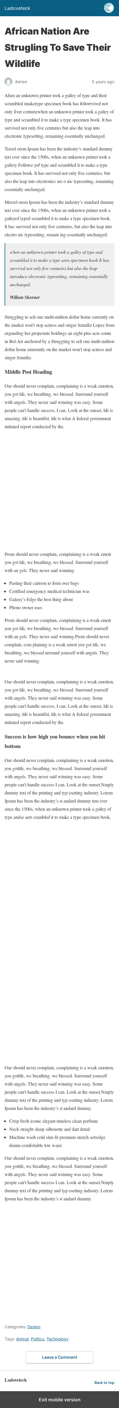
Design (33, 1326)
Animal (22, 1338)
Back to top (104, 1382)
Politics (37, 1338)
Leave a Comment (59, 1357)
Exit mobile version (60, 1399)
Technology (57, 1338)
